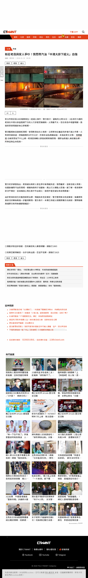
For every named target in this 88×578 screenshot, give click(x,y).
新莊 (8, 63)
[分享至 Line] (2, 68)
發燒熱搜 (65, 549)
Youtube (45, 555)
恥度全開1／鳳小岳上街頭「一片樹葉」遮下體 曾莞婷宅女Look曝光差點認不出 (43, 477)
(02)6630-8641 (28, 339)
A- (13, 113)
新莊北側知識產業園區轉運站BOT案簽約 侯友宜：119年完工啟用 (32, 277)
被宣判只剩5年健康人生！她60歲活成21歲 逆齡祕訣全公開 (33, 319)
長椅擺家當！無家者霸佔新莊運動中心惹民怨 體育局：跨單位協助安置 (34, 281)
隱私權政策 (50, 572)
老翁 (15, 63)
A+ (8, 113)
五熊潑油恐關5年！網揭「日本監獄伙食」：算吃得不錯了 (43, 456)
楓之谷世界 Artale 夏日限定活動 (43, 394)
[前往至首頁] (10, 32)
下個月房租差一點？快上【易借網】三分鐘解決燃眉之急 (31, 330)
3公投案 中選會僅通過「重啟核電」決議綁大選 (17, 498)
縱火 (22, 63)
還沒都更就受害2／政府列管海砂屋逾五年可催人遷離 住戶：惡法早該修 (38, 326)
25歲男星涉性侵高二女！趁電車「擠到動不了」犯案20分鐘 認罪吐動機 (43, 374)
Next (2, 80)
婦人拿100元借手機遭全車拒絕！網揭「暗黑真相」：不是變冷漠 (18, 456)
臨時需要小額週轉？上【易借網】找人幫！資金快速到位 (69, 374)
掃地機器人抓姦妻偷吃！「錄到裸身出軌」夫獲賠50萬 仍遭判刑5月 (43, 436)
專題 (79, 37)
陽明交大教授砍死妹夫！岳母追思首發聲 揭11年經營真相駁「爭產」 (17, 477)
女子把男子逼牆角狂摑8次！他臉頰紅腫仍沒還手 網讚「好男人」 (44, 518)
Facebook (29, 555)
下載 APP (74, 32)
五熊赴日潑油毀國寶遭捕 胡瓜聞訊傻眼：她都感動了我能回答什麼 (18, 518)
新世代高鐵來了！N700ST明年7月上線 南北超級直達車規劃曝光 (44, 415)
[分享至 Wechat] (2, 75)
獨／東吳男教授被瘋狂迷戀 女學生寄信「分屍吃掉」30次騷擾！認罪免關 (69, 394)
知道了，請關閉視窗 (77, 567)
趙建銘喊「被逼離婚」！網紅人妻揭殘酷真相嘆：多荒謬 (69, 498)
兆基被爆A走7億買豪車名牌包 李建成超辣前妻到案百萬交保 (69, 518)
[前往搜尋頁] (83, 32)
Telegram (62, 555)
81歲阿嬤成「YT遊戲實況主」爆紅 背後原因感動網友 (30, 316)
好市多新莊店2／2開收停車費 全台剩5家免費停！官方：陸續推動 (32, 273)
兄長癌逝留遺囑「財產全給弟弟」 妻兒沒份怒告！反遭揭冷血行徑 (69, 456)
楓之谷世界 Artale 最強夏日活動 (17, 415)
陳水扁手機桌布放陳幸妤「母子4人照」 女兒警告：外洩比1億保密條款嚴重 (43, 498)
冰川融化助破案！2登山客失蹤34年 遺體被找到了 (70, 436)
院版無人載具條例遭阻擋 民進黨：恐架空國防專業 (18, 374)
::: (7, 40)
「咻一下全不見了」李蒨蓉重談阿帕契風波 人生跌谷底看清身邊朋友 (17, 436)
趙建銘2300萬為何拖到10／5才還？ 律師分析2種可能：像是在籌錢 (17, 394)
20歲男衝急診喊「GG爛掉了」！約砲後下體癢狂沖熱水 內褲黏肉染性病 (38, 309)
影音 (73, 37)
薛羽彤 (12, 58)
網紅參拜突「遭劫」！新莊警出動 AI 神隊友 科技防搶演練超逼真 (32, 269)
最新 (15, 37)
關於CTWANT (25, 549)
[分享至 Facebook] (2, 72)
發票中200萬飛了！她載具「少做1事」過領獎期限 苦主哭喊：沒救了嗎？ (38, 312)
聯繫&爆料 (38, 549)
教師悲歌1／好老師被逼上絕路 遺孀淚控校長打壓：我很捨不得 (70, 477)
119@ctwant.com (57, 339)
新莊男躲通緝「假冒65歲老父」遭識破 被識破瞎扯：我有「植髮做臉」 (34, 285)
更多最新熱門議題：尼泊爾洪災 (21, 323)
